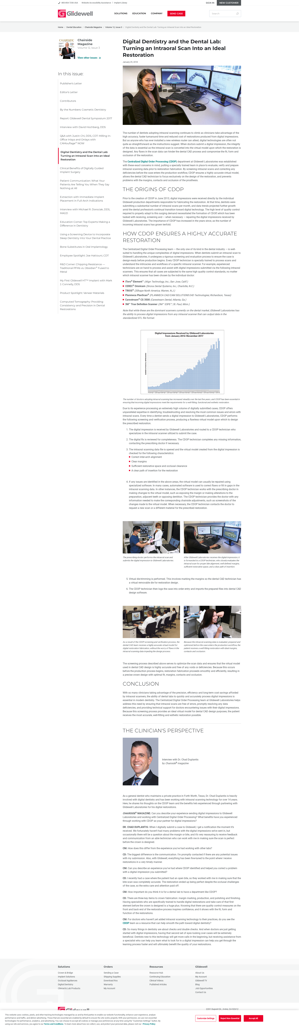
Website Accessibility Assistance (96, 3)
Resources (156, 966)
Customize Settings (205, 1018)
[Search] (237, 13)
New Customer (228, 2)
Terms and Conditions (53, 1024)
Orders (108, 966)
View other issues (87, 57)
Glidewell (201, 966)
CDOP (126, 923)
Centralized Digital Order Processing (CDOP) (152, 161)
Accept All (253, 1018)
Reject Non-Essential (230, 1018)
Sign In (210, 2)
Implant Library (120, 3)
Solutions (64, 966)
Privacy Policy (149, 1024)
